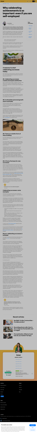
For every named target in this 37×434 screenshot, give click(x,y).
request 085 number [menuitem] (18, 359)
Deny (32, 427)
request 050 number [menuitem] (19, 368)
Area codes (2, 389)
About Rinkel (4, 3)
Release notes (3, 409)
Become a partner (3, 402)
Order (2, 396)
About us (20, 387)
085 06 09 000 (4, 418)
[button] (33, 1)
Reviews (20, 385)
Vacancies (20, 389)
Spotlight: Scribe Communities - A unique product (23, 321)
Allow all (32, 425)
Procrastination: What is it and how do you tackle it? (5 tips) (23, 334)
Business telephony (3, 385)
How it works (2, 387)
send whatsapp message (6, 420)
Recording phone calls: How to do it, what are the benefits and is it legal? (23, 329)
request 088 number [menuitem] (18, 361)
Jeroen (8, 238)
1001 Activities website (12, 223)
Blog (8, 3)
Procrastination (7, 117)
